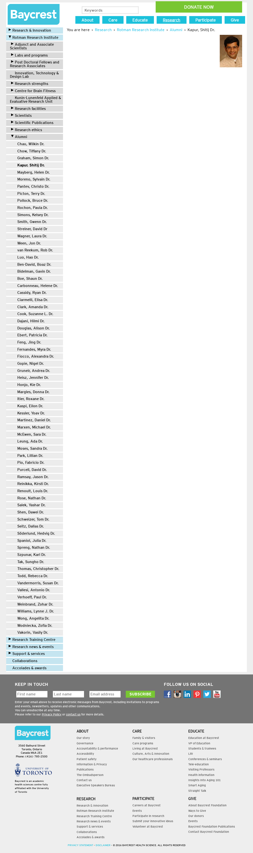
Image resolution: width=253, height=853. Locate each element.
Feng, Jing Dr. (29, 342)
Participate (205, 19)
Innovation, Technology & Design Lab (34, 75)
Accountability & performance (97, 748)
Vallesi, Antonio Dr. (33, 590)
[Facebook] (167, 694)
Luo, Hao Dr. (28, 257)
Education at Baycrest (203, 738)
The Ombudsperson (90, 775)
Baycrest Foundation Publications (211, 826)
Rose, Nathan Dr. (31, 498)
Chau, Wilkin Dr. (30, 144)
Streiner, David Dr (32, 228)
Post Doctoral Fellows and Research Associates (34, 64)
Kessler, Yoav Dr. (31, 413)
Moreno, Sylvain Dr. (33, 179)
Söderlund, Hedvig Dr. (36, 533)
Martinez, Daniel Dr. (34, 420)
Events (137, 810)
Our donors (196, 816)
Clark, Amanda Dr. (32, 307)
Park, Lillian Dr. (30, 455)
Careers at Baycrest (146, 805)
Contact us (84, 780)
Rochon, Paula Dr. (32, 207)
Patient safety (87, 759)
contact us (73, 714)
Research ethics (28, 129)
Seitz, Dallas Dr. (30, 526)
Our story (83, 738)
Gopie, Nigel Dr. (30, 363)
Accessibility (85, 753)
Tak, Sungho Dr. (30, 561)
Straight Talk (197, 790)
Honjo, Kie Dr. (29, 384)
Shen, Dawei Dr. (30, 512)
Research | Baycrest (34, 14)
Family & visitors (143, 738)
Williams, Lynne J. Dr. (35, 611)
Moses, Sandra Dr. (32, 448)
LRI (190, 753)
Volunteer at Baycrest (147, 826)
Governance (85, 743)
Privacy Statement (80, 845)
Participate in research (148, 816)
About (87, 19)
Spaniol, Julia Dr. (31, 540)
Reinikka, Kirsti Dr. (33, 483)
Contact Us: (33, 733)
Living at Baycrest (145, 748)
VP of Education (199, 743)
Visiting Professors (201, 769)
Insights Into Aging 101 (204, 780)
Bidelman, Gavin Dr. (34, 271)
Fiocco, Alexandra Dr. (35, 356)
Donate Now (199, 7)
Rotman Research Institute (35, 37)
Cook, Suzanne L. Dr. (35, 313)
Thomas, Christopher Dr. (38, 568)
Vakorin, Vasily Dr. (32, 632)
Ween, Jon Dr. (29, 243)
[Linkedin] (187, 694)
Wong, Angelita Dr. (33, 618)
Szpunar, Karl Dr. (31, 554)
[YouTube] (217, 694)
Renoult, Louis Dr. (32, 490)
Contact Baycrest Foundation (208, 831)
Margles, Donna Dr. (33, 391)
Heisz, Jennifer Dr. (33, 377)
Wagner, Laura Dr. (32, 236)
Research (171, 19)
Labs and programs (31, 55)
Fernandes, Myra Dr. (34, 349)
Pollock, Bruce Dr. (32, 200)
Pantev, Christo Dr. (33, 186)
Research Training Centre (33, 639)
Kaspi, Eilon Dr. (30, 406)
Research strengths (31, 83)
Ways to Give (197, 810)
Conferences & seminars (205, 759)
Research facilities (30, 108)
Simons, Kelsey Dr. (33, 214)
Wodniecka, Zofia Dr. (34, 625)
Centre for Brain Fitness (35, 90)
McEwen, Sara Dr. (31, 434)
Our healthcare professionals (152, 759)
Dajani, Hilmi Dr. (31, 321)
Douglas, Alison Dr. (33, 328)
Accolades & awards (29, 668)
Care (112, 19)
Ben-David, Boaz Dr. (34, 264)
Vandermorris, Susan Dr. (38, 583)
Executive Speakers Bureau (96, 785)
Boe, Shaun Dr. (30, 278)
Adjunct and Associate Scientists (32, 46)
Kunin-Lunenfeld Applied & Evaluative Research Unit (35, 99)
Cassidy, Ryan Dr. (32, 292)
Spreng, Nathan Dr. (33, 547)
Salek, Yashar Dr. (31, 505)
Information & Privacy (92, 764)
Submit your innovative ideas (152, 821)
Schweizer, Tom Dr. (33, 519)
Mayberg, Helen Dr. (33, 172)
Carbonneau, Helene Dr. (37, 285)
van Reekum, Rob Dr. (35, 250)
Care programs (142, 743)
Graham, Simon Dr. (33, 158)
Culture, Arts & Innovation (150, 753)
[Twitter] (207, 694)
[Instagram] (177, 694)
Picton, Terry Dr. (31, 193)
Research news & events (33, 646)
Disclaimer (103, 845)
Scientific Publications (34, 122)
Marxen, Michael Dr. (34, 427)
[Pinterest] (197, 694)
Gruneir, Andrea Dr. (33, 370)
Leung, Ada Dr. (30, 441)
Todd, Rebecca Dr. (32, 575)
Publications (85, 769)
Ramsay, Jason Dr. (33, 476)
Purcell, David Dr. (32, 469)
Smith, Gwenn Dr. (32, 221)
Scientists (23, 115)
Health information (201, 775)
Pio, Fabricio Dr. (30, 462)
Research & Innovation (31, 30)
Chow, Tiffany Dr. (31, 151)
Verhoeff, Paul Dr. (32, 597)
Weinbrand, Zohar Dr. (35, 604)
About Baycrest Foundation (207, 805)
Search (134, 10)
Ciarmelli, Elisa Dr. (32, 299)
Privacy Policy (52, 714)
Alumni (21, 136)
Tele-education (198, 764)
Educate (140, 19)
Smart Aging (197, 785)
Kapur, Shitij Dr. (31, 165)
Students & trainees (202, 748)
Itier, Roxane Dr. (30, 398)
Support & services (28, 653)
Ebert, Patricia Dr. (32, 335)
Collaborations (24, 660)
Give (235, 19)
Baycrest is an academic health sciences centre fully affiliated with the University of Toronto (32, 786)
